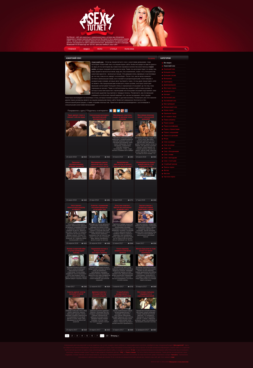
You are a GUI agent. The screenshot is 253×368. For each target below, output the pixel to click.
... (102, 336)
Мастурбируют (169, 104)
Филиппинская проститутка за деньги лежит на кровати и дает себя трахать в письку (122, 165)
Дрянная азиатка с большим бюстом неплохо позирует (99, 294)
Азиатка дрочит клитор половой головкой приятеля (76, 294)
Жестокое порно (170, 88)
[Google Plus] (122, 110)
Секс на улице (169, 145)
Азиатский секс (169, 66)
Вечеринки (168, 79)
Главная (72, 49)
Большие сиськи (170, 75)
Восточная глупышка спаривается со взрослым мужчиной (145, 294)
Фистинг (167, 174)
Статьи (113, 49)
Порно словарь (131, 352)
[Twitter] (118, 110)
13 (107, 336)
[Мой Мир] (126, 110)
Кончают (167, 94)
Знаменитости (169, 91)
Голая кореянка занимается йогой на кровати (123, 251)
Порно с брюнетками (171, 129)
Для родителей (178, 345)
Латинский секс (169, 98)
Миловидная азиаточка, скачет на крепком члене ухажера (122, 117)
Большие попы (169, 72)
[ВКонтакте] (110, 110)
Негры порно (169, 110)
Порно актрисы (169, 120)
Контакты (174, 354)
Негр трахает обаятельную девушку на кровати (76, 207)
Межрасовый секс (170, 107)
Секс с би (167, 148)
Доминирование (170, 85)
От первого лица (170, 117)
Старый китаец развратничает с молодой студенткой (122, 294)
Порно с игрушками (171, 132)
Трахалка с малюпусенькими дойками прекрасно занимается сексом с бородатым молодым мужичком (76, 167)
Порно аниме (169, 123)
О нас (133, 350)
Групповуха (168, 82)
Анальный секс (169, 69)
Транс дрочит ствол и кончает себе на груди (76, 116)
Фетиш (166, 170)
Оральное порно (170, 113)
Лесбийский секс (170, 101)
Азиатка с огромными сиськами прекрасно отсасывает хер (99, 207)
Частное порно (169, 177)
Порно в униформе (171, 126)
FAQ (121, 352)
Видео (87, 49)
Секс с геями (168, 155)
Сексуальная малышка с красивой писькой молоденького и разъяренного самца (99, 118)
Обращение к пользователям (178, 362)
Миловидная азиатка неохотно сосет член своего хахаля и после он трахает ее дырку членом (99, 166)
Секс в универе (169, 142)
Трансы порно (169, 167)
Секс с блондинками (171, 151)
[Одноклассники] (114, 110)
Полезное (129, 49)
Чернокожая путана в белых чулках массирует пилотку (99, 251)
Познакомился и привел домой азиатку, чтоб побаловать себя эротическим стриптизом (146, 165)
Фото (99, 49)
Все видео (151, 58)
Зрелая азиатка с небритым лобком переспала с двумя (145, 207)
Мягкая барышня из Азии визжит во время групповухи (145, 251)
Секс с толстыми (170, 161)
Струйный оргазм (170, 164)
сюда (172, 357)
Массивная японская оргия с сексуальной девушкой (146, 117)
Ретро (166, 139)
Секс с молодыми (170, 158)
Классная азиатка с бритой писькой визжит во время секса (123, 207)
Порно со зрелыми (171, 136)
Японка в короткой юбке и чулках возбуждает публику (76, 251)
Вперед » (115, 336)
